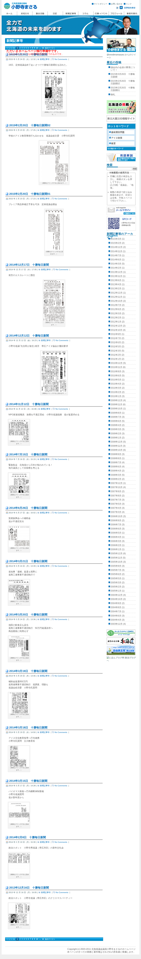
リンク (129, 4)
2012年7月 (116, 305)
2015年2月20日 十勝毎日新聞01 (29, 193)
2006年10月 (117, 516)
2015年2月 (116, 243)
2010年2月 (116, 392)
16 (43, 48)
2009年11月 (116, 404)
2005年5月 (116, 578)
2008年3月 (116, 475)
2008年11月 (116, 446)
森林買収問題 (117, 132)
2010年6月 (116, 375)
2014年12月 (117, 247)
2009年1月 (116, 437)
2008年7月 (116, 462)
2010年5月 (116, 379)
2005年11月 (116, 558)
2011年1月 (116, 359)
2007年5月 (116, 504)
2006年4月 (116, 537)
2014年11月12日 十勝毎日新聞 (29, 404)
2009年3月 (116, 429)
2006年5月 (116, 533)
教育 (113, 143)
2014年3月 (116, 264)
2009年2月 (116, 433)
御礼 (113, 94)
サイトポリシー (100, 4)
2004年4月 (116, 620)
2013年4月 (116, 284)
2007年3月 (116, 512)
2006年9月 (116, 520)
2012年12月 (117, 293)
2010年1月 (116, 396)
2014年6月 (116, 259)
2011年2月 (116, 355)
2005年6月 (116, 574)
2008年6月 (116, 466)
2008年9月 (116, 454)
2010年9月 (116, 371)
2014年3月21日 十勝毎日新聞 (28, 561)
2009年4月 (116, 425)
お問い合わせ (116, 4)
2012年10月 (117, 301)
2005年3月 (116, 582)
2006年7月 (116, 524)
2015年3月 (116, 239)
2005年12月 (117, 553)
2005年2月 (116, 586)
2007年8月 (116, 495)
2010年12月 (117, 363)
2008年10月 (117, 450)
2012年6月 (116, 309)
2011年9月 (116, 334)
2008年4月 (116, 470)
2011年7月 (116, 338)
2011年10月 (116, 330)
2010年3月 (116, 388)
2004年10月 (117, 599)
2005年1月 (116, 591)
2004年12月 (117, 595)
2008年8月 (116, 458)
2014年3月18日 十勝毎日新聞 (28, 727)
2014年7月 (116, 255)
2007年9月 (116, 491)
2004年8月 (116, 607)
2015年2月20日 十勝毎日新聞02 (29, 125)
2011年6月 (116, 342)
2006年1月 (116, 549)
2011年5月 (116, 346)
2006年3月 (116, 541)
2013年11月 (116, 276)
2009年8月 (116, 413)
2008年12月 (117, 442)
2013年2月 (116, 288)
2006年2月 (116, 545)
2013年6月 (116, 280)
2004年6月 (116, 616)
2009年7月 (116, 417)
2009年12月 (117, 400)
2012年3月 (116, 313)
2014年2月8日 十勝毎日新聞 (27, 837)
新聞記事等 (45, 59)
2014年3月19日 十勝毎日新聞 (28, 671)
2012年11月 (116, 297)
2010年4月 (116, 384)
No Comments (61, 59)
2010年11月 (116, 367)
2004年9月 (116, 603)
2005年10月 (117, 562)
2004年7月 (116, 611)
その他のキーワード (115, 148)
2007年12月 (117, 483)
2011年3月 (116, 351)
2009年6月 (116, 421)
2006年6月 (116, 528)
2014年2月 (116, 268)
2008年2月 (116, 479)
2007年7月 (116, 500)
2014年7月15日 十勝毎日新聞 (28, 454)
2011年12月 (116, 326)
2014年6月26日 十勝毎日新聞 (28, 507)
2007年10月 (117, 487)
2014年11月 (116, 251)
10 (37, 48)
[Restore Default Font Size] (130, 8)
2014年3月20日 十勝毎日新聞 (28, 614)
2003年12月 (117, 624)
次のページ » (50, 48)
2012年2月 (116, 317)
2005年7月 (116, 570)
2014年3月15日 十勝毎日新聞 (28, 780)
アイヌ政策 (116, 138)
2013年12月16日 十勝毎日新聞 (29, 887)
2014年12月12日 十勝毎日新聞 (29, 335)
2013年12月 (117, 272)
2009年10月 (117, 408)
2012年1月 (116, 321)
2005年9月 (116, 566)
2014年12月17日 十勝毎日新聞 (29, 264)
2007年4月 (116, 508)
